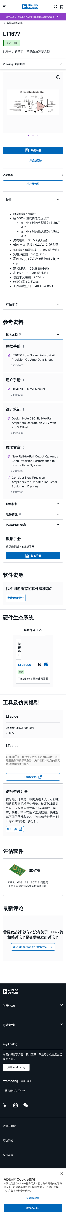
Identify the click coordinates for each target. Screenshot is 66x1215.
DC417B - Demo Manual (28, 389)
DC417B (34, 870)
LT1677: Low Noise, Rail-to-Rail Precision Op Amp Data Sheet (33, 357)
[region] (33, 1191)
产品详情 (12, 304)
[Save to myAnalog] (39, 664)
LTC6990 (24, 665)
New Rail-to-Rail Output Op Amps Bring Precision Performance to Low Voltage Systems (35, 461)
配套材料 (13, 504)
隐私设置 (8, 1155)
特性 (9, 199)
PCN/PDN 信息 (16, 525)
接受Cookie (32, 1208)
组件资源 (13, 514)
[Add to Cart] (46, 664)
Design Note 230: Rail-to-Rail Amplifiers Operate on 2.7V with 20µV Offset (34, 423)
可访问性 (8, 1140)
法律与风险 (9, 1125)
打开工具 (12, 829)
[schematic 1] (33, 102)
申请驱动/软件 (16, 597)
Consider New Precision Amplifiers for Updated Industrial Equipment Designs (34, 482)
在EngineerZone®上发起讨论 (30, 946)
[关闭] (62, 1174)
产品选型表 (36, 160)
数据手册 (36, 150)
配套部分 (31, 630)
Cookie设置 (32, 1197)
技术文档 (13, 334)
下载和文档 (30, 776)
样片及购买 (33, 183)
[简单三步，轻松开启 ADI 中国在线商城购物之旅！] (33, 16)
